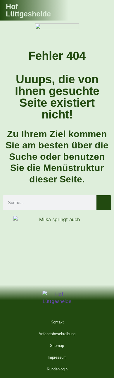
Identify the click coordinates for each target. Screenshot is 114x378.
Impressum (57, 357)
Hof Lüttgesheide (28, 10)
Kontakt (57, 322)
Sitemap (57, 345)
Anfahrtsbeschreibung (57, 334)
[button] (102, 10)
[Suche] (103, 202)
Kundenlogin (57, 369)
